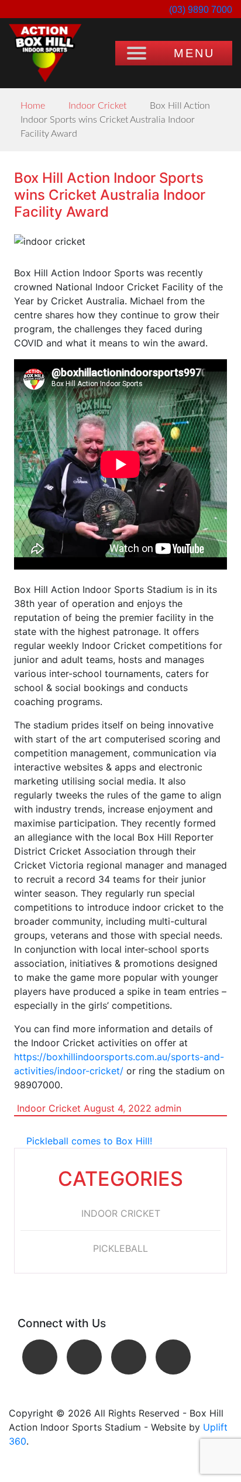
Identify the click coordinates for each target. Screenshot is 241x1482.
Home (32, 105)
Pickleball (120, 1248)
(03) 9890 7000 (199, 10)
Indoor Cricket (97, 105)
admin (167, 1108)
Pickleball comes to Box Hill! (89, 1141)
